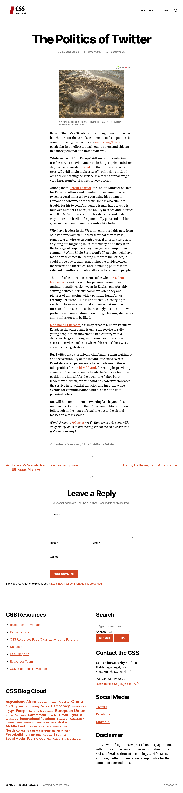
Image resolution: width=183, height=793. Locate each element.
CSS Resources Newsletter (28, 669)
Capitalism (64, 702)
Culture (45, 706)
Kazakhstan (77, 718)
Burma (53, 702)
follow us (78, 423)
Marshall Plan (29, 723)
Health (52, 715)
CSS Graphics (19, 654)
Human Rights (67, 715)
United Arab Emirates (71, 739)
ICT (81, 715)
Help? (121, 638)
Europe (21, 711)
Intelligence (12, 719)
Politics (85, 444)
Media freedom (46, 722)
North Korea (15, 730)
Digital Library (19, 632)
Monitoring (32, 727)
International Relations (37, 719)
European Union (70, 710)
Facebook (103, 714)
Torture (56, 739)
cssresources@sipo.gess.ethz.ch (117, 684)
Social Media (97, 444)
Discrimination (78, 706)
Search (104, 638)
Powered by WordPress (55, 784)
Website (54, 556)
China (77, 701)
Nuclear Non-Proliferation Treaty (45, 730)
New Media (60, 444)
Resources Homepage (25, 625)
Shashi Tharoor (80, 188)
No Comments (117, 51)
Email (96, 543)
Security (60, 734)
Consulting (35, 707)
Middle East (15, 726)
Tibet (49, 739)
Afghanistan (15, 702)
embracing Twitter (108, 142)
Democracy (60, 706)
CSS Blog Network (27, 784)
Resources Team (21, 661)
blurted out (87, 167)
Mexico (62, 722)
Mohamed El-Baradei (65, 325)
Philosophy (35, 734)
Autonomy (42, 702)
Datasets (16, 647)
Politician (109, 444)
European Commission (41, 711)
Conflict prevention (17, 706)
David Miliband (84, 368)
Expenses (9, 715)
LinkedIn (103, 722)
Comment (56, 514)
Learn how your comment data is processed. (76, 583)
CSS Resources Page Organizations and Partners (44, 639)
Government (73, 444)
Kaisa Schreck (72, 51)
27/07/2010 (94, 51)
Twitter (101, 707)
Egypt (10, 711)
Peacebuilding (17, 734)
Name (54, 543)
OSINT (67, 731)
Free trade (20, 715)
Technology (35, 738)
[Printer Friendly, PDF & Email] (124, 67)
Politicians (47, 735)
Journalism (62, 719)
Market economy (14, 723)
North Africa (60, 726)
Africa (31, 702)
